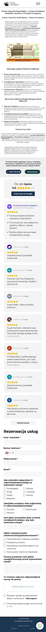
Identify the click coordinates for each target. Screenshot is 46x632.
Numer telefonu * (12, 448)
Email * (7, 469)
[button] (40, 626)
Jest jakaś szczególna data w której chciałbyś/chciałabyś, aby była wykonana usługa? (22, 520)
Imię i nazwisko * (12, 437)
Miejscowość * (11, 459)
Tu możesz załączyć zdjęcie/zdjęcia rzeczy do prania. (22, 578)
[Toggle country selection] (8, 452)
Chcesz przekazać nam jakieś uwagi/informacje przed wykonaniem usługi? (23, 559)
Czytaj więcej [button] (13, 336)
